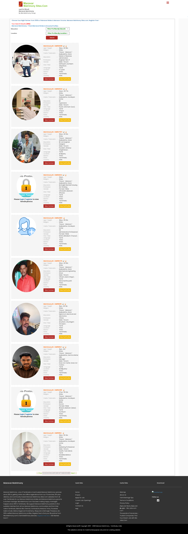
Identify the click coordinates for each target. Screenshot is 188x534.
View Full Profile (65, 79)
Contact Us (79, 506)
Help (76, 509)
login (22, 199)
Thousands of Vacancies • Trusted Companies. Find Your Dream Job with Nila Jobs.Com (129, 516)
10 (69, 473)
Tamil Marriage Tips (126, 498)
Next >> (74, 473)
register (29, 199)
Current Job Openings (83, 500)
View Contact (49, 79)
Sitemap (123, 492)
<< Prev (39, 473)
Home (77, 492)
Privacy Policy (124, 503)
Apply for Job (80, 498)
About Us (123, 495)
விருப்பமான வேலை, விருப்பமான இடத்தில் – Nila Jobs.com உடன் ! (129, 508)
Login (77, 503)
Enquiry (77, 495)
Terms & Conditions (127, 500)
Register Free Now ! (43, 516)
